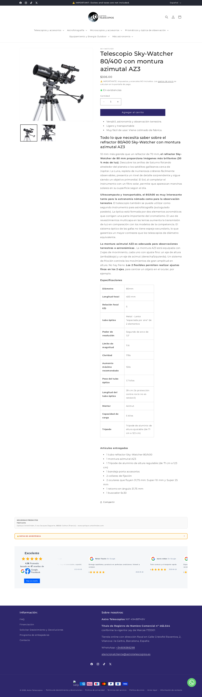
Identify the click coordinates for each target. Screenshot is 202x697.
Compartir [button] (109, 502)
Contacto (25, 640)
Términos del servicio (117, 690)
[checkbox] (23, 559)
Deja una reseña (32, 581)
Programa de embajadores (34, 635)
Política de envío (136, 690)
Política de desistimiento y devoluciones (64, 690)
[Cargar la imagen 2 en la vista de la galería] (47, 133)
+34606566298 (125, 647)
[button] (48, 30)
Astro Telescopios (34, 690)
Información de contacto (171, 690)
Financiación (27, 624)
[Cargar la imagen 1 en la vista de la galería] (28, 133)
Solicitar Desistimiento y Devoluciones (41, 629)
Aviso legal (152, 690)
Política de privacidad (94, 690)
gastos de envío (166, 81)
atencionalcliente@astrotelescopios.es (126, 654)
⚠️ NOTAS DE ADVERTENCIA (29, 536)
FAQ (22, 619)
